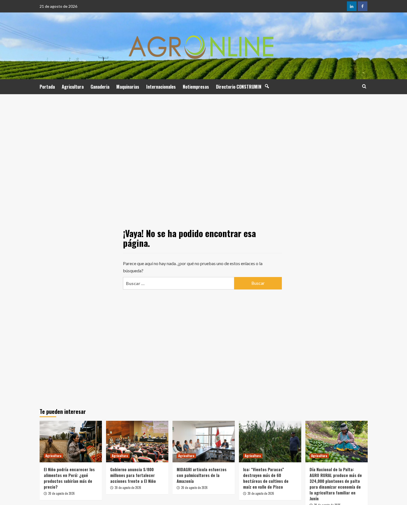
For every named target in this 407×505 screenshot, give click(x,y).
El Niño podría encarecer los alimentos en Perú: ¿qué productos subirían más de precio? (69, 478)
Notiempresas (196, 86)
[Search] (364, 86)
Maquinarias (127, 86)
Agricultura (73, 86)
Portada (47, 86)
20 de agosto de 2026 (61, 493)
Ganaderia (100, 86)
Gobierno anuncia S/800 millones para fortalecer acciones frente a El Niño (133, 475)
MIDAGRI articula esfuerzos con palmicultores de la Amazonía (201, 475)
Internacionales (161, 86)
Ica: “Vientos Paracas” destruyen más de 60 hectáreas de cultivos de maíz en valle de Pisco (265, 478)
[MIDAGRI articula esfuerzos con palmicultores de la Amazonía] (203, 441)
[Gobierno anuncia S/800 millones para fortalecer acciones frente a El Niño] (137, 441)
